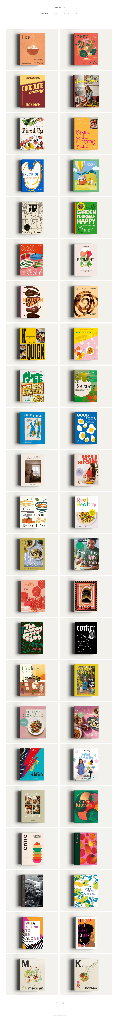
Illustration (66, 13)
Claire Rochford (59, 7)
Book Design (44, 13)
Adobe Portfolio (62, 1015)
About (76, 13)
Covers (55, 13)
